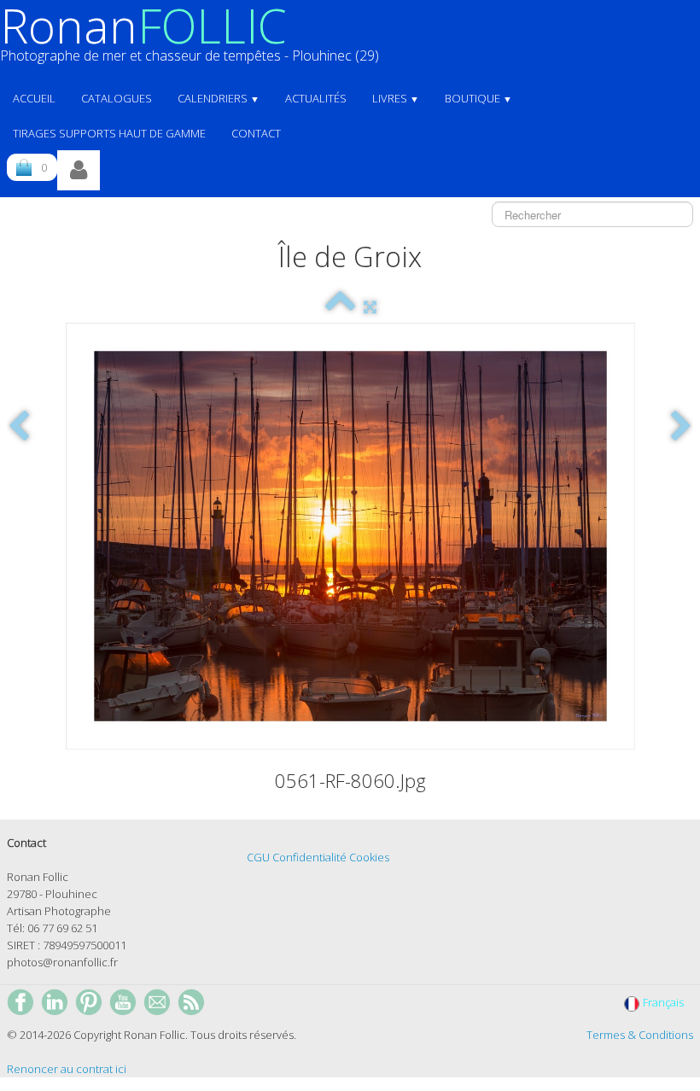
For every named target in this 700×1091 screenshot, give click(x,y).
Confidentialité (309, 857)
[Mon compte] (78, 170)
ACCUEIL (34, 98)
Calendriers (219, 98)
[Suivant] (681, 427)
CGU (258, 857)
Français (664, 1002)
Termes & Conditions (639, 1034)
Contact (256, 133)
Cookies (369, 857)
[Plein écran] (370, 306)
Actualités (316, 98)
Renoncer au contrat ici (66, 1068)
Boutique (478, 98)
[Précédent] (19, 427)
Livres (395, 98)
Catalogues (116, 98)
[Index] (340, 306)
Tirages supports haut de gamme (109, 133)
